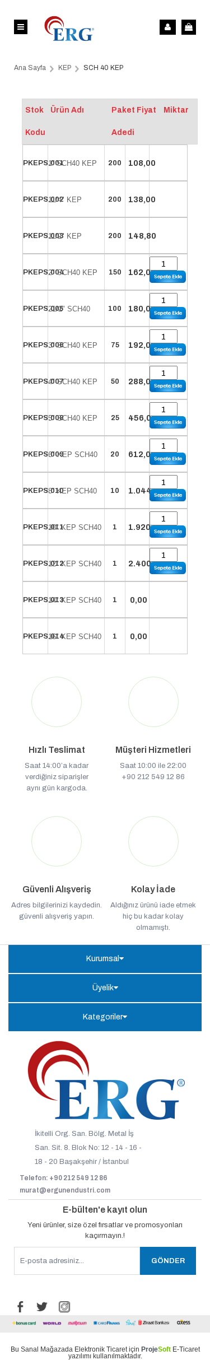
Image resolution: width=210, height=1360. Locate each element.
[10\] (168, 531)
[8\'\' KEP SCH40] (168, 495)
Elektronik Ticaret (100, 1349)
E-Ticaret (186, 1349)
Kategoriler (103, 1017)
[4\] (168, 386)
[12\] (168, 568)
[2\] (168, 277)
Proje (156, 1349)
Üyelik (103, 988)
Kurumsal (102, 958)
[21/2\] (168, 313)
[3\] (168, 349)
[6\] (168, 459)
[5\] (168, 422)
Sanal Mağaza (43, 1349)
